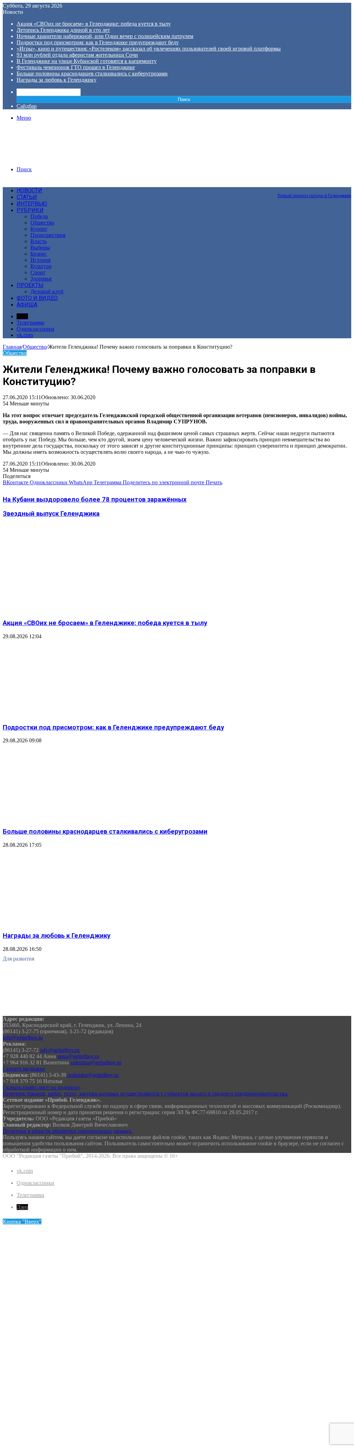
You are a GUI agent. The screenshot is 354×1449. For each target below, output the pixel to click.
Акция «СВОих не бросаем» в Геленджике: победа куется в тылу (94, 24)
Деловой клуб (46, 291)
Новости (29, 190)
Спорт (37, 272)
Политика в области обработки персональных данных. (67, 1131)
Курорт (38, 229)
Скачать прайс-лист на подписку (41, 1087)
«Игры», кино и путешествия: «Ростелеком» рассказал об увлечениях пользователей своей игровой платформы (149, 49)
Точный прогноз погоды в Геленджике (314, 195)
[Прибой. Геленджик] (55, 158)
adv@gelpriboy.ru (60, 1050)
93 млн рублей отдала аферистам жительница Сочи (77, 55)
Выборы (40, 247)
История (40, 260)
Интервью (32, 203)
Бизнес (38, 254)
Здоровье (41, 279)
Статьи (27, 197)
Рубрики (30, 210)
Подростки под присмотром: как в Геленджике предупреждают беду (98, 42)
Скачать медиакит (24, 1069)
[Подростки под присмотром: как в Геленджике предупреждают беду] (70, 714)
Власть (38, 241)
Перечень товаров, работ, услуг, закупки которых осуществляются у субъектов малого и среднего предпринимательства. (145, 1094)
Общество (42, 223)
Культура (41, 266)
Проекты (30, 285)
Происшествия (47, 235)
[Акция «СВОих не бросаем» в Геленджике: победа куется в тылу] (70, 609)
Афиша (27, 304)
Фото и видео (37, 298)
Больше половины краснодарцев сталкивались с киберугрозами (92, 73)
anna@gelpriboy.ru (78, 1056)
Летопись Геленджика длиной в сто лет (63, 30)
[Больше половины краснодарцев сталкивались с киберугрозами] (70, 818)
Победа (39, 216)
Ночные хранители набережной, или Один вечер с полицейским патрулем (105, 36)
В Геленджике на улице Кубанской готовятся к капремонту (87, 61)
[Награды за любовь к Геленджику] (70, 922)
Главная (12, 347)
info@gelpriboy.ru (23, 1037)
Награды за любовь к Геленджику (56, 80)
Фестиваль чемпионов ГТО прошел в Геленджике (76, 67)
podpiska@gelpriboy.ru (93, 1075)
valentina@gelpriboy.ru (95, 1062)
